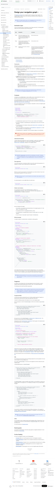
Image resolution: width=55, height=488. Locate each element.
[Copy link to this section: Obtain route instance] (24, 188)
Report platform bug (50, 470)
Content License (36, 453)
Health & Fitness (22, 473)
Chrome (27, 482)
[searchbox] (6, 7)
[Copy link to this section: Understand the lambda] (24, 138)
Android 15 (35, 473)
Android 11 (35, 478)
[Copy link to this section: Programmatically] (22, 295)
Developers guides (43, 473)
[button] (5, 13)
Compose (15, 349)
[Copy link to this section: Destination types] (24, 25)
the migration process (37, 54)
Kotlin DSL (41, 68)
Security (14, 473)
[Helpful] (43, 9)
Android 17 (35, 470)
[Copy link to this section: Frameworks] (20, 64)
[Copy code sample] (44, 107)
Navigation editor (25, 424)
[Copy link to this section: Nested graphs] (22, 428)
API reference (43, 474)
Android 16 (35, 471)
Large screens (29, 471)
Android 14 (35, 474)
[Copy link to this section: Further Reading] (23, 434)
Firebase (31, 482)
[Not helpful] (44, 9)
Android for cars (29, 475)
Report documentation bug (50, 472)
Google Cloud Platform (37, 482)
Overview (17, 438)
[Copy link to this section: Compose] (20, 95)
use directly (29, 415)
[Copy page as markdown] (41, 12)
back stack (32, 20)
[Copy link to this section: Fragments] (20, 281)
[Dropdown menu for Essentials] (13, 1)
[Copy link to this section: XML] (17, 357)
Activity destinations (19, 61)
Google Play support (50, 473)
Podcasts (14, 478)
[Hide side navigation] (10, 486)
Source (14, 474)
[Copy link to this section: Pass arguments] (22, 161)
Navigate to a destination (20, 443)
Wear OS (28, 472)
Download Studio (43, 476)
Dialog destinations (19, 60)
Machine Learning (22, 471)
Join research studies (51, 475)
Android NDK (42, 477)
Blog (13, 477)
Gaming (21, 470)
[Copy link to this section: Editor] (18, 418)
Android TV (28, 476)
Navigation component (19, 15)
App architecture (4, 4)
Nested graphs (22, 430)
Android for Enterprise (16, 471)
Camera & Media (22, 474)
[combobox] (31, 1)
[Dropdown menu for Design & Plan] (20, 1)
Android (14, 470)
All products (44, 482)
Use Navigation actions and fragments (20, 411)
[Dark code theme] (43, 107)
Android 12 (35, 477)
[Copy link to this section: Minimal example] (22, 217)
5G (20, 477)
